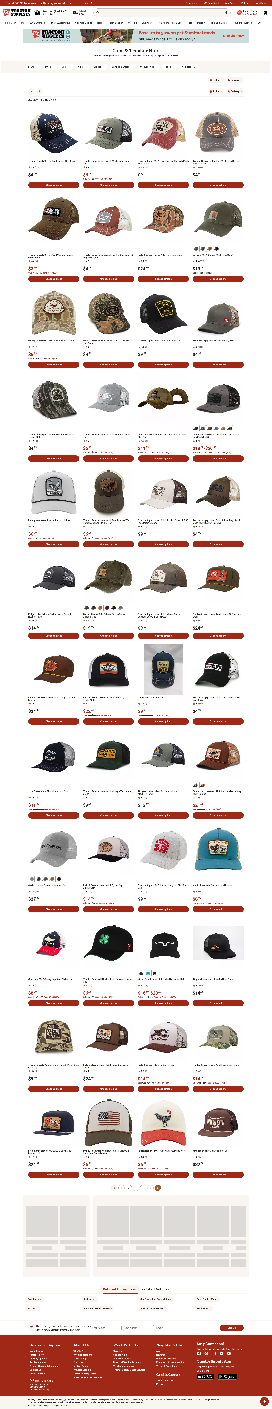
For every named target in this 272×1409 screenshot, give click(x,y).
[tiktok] (229, 1353)
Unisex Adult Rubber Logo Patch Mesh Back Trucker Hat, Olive (217, 521)
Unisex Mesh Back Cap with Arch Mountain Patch (159, 792)
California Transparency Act (102, 1400)
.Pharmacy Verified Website (87, 1377)
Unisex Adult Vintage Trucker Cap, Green (108, 792)
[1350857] (216, 249)
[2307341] (216, 428)
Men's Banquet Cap (151, 697)
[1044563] (100, 608)
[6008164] (223, 428)
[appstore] (205, 1377)
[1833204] (31, 879)
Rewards (160, 1355)
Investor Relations (82, 1355)
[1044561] (209, 249)
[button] (92, 3)
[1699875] (106, 608)
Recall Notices (37, 1373)
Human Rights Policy (63, 1402)
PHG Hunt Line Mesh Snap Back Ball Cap (217, 792)
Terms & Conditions (166, 1366)
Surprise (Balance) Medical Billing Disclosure (198, 1400)
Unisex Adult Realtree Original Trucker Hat (51, 435)
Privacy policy (34, 1400)
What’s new (230, 3)
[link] (97, 55)
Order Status (36, 1351)
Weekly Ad (261, 3)
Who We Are (79, 1351)
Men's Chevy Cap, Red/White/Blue (50, 979)
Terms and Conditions (78, 1400)
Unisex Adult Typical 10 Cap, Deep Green (217, 615)
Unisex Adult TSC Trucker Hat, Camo (106, 341)
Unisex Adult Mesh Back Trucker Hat (107, 435)
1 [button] (121, 1188)
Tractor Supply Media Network (129, 1370)
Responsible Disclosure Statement (161, 1400)
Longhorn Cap (210, 1150)
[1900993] (148, 973)
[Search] (98, 12)
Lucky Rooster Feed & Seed (51, 340)
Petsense (246, 3)
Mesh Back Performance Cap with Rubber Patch (50, 615)
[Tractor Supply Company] (17, 12)
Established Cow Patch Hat (159, 340)
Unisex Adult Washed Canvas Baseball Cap (50, 256)
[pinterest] (206, 1353)
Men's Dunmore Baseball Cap (47, 885)
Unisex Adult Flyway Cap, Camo (216, 1065)
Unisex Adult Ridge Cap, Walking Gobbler (107, 1066)
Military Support (81, 1366)
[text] (167, 55)
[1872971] (230, 428)
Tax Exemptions (38, 1362)
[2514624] (202, 785)
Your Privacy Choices (52, 1400)
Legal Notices (123, 1400)
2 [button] (128, 1188)
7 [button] (150, 1188)
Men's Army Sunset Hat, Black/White (103, 698)
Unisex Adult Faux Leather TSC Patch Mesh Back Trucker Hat (106, 521)
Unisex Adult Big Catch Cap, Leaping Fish (49, 1151)
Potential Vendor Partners (127, 1362)
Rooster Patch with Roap (49, 520)
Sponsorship (120, 1355)
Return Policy (37, 1355)
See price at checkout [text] (202, 273)
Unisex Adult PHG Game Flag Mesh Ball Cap (216, 435)
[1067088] (202, 249)
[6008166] (209, 428)
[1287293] (45, 879)
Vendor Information (123, 1366)
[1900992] (141, 973)
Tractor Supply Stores (84, 1373)
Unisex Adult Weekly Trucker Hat (161, 979)
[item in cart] (265, 13)
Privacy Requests (136, 1402)
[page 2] (157, 1187)
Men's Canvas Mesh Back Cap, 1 (213, 255)
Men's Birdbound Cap (156, 1065)
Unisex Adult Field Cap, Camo (160, 255)
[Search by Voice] (226, 12)
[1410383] (93, 608)
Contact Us (35, 1370)
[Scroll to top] (264, 1401)
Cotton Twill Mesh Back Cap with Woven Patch (217, 162)
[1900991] (154, 973)
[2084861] (38, 879)
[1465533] (120, 608)
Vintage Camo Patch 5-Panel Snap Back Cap (53, 1066)
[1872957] (196, 428)
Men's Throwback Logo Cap (48, 791)
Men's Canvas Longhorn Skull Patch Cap (163, 886)
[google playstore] (227, 1377)
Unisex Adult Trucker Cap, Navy (51, 161)
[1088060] (58, 879)
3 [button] (136, 1188)
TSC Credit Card (165, 1380)
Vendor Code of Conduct (86, 1402)
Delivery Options (38, 1358)
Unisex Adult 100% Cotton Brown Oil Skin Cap (162, 435)
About (159, 1351)
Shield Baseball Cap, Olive (213, 340)
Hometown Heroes (166, 1358)
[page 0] (114, 1187)
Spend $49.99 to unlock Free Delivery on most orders (40, 3)
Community (79, 1362)
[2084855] (196, 249)
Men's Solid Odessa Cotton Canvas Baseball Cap (105, 615)
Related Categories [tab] (119, 1289)
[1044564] (86, 608)
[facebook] (199, 1353)
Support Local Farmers (213, 885)
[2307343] (202, 428)
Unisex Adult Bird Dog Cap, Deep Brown (52, 698)
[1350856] (113, 608)
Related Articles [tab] (155, 1289)
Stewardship (79, 1358)
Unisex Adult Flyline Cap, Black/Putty (103, 886)
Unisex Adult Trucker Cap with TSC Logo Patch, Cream (163, 521)
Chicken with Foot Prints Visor (162, 1150)
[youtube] (221, 1353)
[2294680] (52, 879)
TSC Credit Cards (211, 3)
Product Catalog (82, 1370)
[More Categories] (265, 23)
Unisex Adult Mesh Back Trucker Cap (107, 162)
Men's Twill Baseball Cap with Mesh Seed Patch (163, 162)
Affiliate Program (122, 1358)
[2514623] (196, 785)
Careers (117, 1351)
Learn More (84, 3)
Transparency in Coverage (40, 1402)
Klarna (159, 1384)
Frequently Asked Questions (44, 1366)
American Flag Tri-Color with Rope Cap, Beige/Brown (106, 1151)
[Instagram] (214, 1353)
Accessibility (137, 1400)
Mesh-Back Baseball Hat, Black (213, 979)
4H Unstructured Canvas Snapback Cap (108, 980)
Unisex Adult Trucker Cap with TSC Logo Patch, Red (108, 256)
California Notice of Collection (113, 1402)
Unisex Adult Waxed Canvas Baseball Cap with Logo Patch (159, 615)
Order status (192, 3)
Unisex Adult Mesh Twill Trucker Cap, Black (216, 698)
